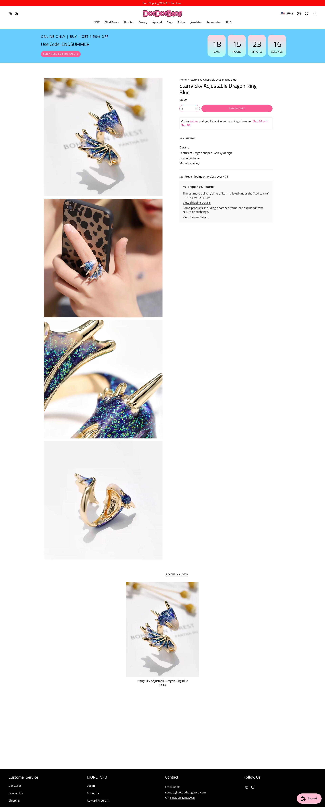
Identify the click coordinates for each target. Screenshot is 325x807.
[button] (157, 22)
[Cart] (314, 13)
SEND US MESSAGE (182, 798)
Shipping (14, 800)
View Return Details (196, 217)
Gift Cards (14, 786)
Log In (91, 786)
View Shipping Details (197, 203)
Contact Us (15, 793)
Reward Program (98, 800)
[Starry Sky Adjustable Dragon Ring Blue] (162, 629)
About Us (93, 793)
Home (183, 79)
